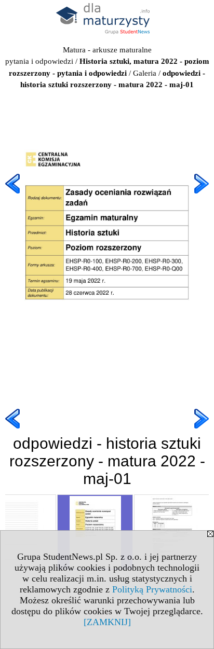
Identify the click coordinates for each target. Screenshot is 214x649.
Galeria (144, 73)
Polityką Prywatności (152, 589)
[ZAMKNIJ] (107, 622)
